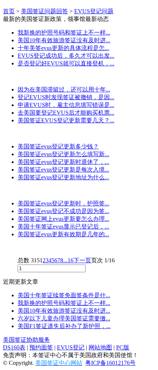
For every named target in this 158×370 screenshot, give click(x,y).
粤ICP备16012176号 (110, 363)
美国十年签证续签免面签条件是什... (64, 295)
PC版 (122, 347)
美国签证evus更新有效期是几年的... (63, 234)
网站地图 (100, 347)
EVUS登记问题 (94, 11)
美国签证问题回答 (44, 11)
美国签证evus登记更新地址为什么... (63, 177)
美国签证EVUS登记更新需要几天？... (66, 120)
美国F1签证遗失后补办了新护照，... (64, 326)
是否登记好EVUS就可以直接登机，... (66, 63)
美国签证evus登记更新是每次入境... (63, 169)
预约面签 (41, 347)
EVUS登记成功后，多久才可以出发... (66, 56)
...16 (68, 260)
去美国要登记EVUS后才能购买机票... (66, 112)
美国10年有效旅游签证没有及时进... (64, 40)
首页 (9, 11)
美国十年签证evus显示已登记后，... (63, 226)
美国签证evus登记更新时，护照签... (63, 203)
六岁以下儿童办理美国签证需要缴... (64, 318)
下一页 (82, 260)
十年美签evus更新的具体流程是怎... (63, 48)
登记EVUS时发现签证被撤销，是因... (66, 97)
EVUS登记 (71, 347)
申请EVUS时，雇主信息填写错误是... (66, 105)
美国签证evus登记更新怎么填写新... (63, 154)
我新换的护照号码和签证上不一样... (64, 32)
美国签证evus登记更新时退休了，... (63, 162)
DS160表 (14, 347)
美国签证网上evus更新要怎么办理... (63, 219)
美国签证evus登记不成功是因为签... (63, 211)
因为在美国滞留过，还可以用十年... (64, 89)
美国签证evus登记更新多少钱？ (58, 146)
